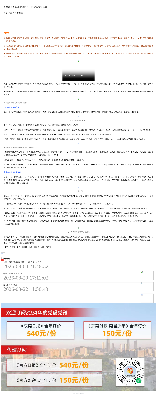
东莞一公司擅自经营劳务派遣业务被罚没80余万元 (22, 262)
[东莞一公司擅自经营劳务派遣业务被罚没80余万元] (127, 275)
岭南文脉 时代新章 (10, 285)
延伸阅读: (7, 259)
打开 (2, 260)
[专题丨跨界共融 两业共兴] (127, 287)
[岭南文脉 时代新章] (127, 298)
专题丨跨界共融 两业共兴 (13, 273)
